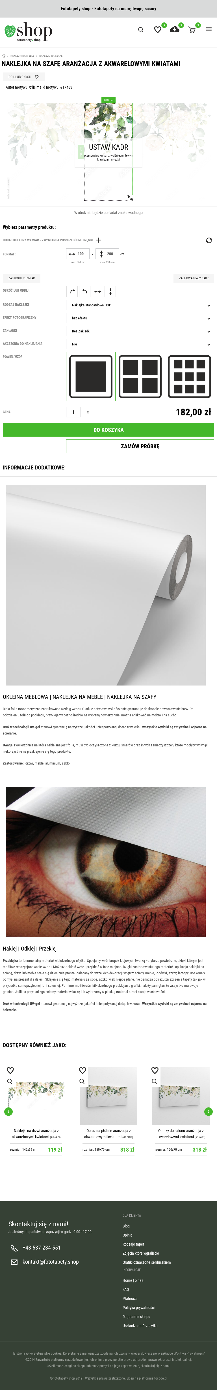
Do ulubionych (19, 77)
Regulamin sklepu (136, 1316)
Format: (9, 254)
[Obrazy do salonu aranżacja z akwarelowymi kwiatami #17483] (181, 1096)
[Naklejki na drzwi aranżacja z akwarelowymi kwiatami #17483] (36, 1096)
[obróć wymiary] (208, 240)
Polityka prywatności (139, 1307)
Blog (126, 1226)
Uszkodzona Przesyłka (140, 1325)
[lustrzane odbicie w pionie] (110, 291)
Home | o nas (133, 1280)
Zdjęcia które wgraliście (141, 1253)
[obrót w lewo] (84, 291)
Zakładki (10, 331)
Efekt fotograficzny (19, 318)
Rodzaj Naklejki (16, 305)
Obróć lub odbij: (16, 290)
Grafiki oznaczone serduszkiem (147, 1262)
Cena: (7, 412)
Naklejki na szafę (50, 55)
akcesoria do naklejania (22, 344)
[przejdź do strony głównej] (28, 32)
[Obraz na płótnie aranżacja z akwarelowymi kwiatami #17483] (108, 1096)
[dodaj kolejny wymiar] (53, 240)
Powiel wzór (13, 357)
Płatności (130, 1298)
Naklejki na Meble (22, 55)
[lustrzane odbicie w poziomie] (97, 291)
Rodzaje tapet (133, 1244)
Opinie (128, 1235)
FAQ (126, 1289)
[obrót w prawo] (72, 291)
